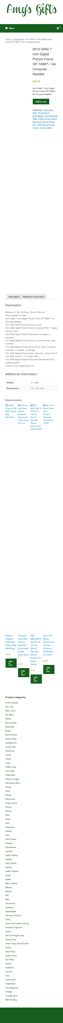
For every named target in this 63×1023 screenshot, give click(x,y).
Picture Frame (45, 127)
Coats (8, 762)
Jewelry (8, 859)
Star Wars (9, 959)
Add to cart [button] (10, 663)
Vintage (8, 991)
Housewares (38, 115)
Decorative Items (12, 782)
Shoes (8, 947)
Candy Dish (10, 746)
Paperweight (10, 911)
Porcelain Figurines (13, 927)
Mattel (8, 879)
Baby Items (10, 710)
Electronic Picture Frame (44, 121)
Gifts (35, 112)
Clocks (8, 754)
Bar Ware (9, 714)
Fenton (8, 806)
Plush (7, 919)
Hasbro (8, 831)
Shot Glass (10, 951)
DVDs (7, 790)
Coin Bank (10, 770)
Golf (7, 823)
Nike (7, 899)
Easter (8, 795)
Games (8, 811)
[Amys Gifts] (31, 10)
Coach (8, 758)
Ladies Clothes (12, 871)
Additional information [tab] (33, 296)
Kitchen (8, 867)
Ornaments (10, 903)
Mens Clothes (11, 883)
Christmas (9, 750)
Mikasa (8, 887)
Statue (8, 963)
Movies (8, 891)
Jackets (8, 851)
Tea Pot (8, 971)
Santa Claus (10, 939)
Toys (7, 975)
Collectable (10, 774)
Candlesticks (11, 742)
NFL (7, 895)
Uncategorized (18, 39)
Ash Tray (9, 706)
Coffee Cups (10, 766)
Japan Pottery (11, 855)
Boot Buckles (11, 734)
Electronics (48, 109)
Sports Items (11, 955)
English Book (11, 803)
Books (8, 730)
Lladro (8, 875)
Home (7, 39)
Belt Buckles (11, 722)
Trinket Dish (10, 979)
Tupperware (10, 983)
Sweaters (9, 967)
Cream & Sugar (12, 778)
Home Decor (43, 112)
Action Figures (11, 702)
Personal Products (13, 915)
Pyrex (8, 931)
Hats (7, 835)
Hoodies (9, 843)
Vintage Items (11, 995)
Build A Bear (11, 738)
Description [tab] (14, 296)
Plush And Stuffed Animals (17, 923)
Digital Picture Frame (47, 118)
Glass (8, 819)
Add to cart (41, 101)
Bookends (9, 726)
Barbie (8, 718)
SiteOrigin (35, 1017)
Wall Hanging (11, 999)
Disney (8, 787)
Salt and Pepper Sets (14, 935)
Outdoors (9, 907)
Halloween (9, 827)
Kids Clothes (11, 863)
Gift (34, 124)
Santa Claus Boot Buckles (17, 943)
